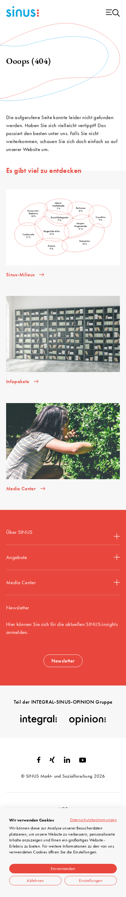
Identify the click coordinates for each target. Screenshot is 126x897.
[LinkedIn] (67, 761)
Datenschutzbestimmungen (93, 819)
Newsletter (63, 660)
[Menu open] (113, 13)
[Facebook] (38, 761)
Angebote (16, 557)
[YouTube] (82, 760)
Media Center (21, 582)
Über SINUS (19, 532)
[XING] (52, 761)
